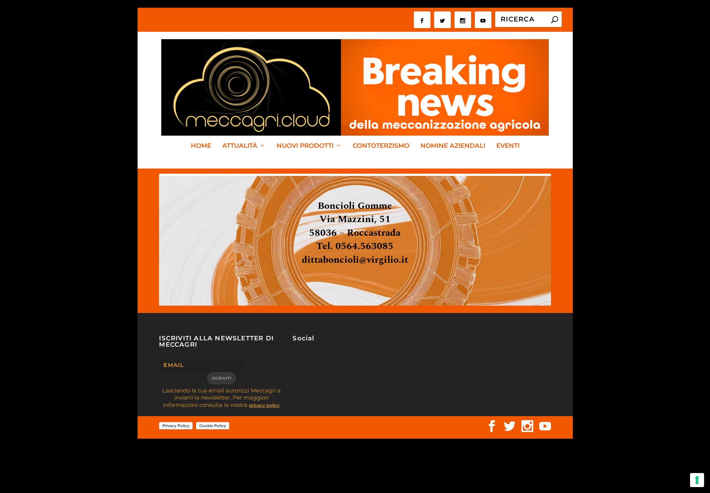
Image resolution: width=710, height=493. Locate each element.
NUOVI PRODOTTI (305, 146)
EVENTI (508, 146)
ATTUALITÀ (239, 146)
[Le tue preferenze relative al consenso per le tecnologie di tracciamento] (697, 480)
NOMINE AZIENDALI (452, 146)
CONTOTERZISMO (381, 146)
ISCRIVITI (221, 378)
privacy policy (264, 405)
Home (201, 146)
